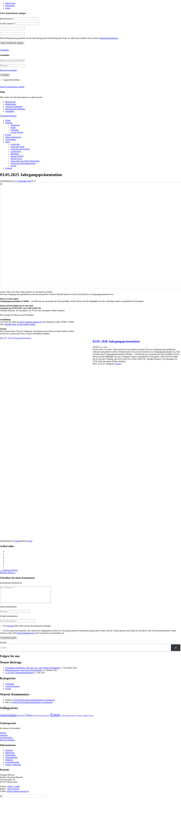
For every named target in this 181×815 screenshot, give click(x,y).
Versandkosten (11, 757)
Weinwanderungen (13, 137)
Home (7, 120)
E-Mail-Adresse (7, 23)
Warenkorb (10, 6)
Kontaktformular (12, 762)
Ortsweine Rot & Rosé (20, 149)
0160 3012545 (13, 789)
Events (8, 135)
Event (29, 541)
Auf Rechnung (6, 737)
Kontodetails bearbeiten (15, 109)
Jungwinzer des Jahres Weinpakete (25, 161)
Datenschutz (10, 755)
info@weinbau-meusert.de (30, 322)
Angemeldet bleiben (11, 80)
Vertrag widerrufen (13, 764)
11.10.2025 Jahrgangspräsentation (19, 672)
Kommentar (5, 583)
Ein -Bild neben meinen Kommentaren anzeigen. (27, 626)
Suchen (3, 642)
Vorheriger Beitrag (9, 570)
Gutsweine (15, 144)
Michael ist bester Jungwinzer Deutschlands (23, 670)
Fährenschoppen (70, 715)
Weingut (8, 123)
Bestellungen (10, 104)
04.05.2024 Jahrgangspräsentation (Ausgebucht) (34, 700)
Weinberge (15, 125)
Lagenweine (16, 151)
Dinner (29, 715)
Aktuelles (15, 130)
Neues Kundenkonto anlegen (12, 87)
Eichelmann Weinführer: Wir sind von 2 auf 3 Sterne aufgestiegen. (33, 668)
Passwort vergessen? (8, 70)
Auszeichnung (8, 715)
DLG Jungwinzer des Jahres (41, 715)
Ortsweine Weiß (17, 147)
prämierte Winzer (88, 715)
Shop (7, 142)
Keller (13, 127)
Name (2, 607)
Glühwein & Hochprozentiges (23, 163)
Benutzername (7, 19)
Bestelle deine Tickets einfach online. (20, 324)
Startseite (9, 750)
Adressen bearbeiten (13, 106)
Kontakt (8, 168)
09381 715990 (13, 786)
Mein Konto (10, 3)
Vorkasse (4, 735)
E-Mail (3, 616)
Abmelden (9, 111)
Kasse (7, 8)
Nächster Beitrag (8, 572)
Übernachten (10, 139)
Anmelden (4, 50)
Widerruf (9, 760)
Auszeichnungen (12, 686)
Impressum (9, 753)
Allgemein (9, 684)
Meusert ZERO (17, 156)
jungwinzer (78, 715)
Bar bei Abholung (7, 740)
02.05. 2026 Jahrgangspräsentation (116, 341)
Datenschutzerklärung (109, 38)
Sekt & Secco (16, 158)
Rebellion (15, 154)
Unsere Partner (17, 132)
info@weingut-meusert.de (18, 791)
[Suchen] (175, 647)
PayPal (3, 733)
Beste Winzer (21, 715)
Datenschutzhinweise (25, 633)
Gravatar (10, 626)
